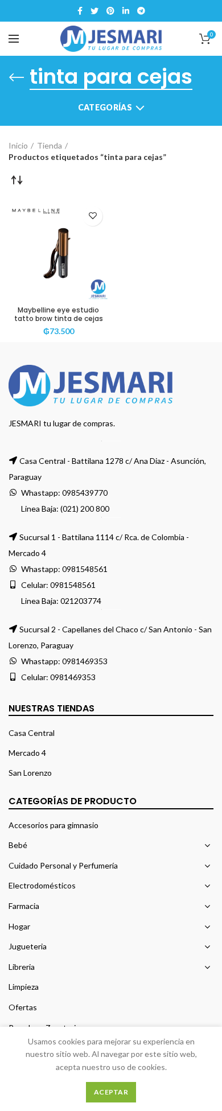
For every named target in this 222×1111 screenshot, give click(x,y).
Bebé (18, 845)
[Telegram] (141, 10)
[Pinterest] (110, 10)
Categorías (105, 107)
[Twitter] (94, 10)
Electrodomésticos (42, 885)
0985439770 (85, 492)
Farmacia (24, 906)
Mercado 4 (27, 753)
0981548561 (85, 569)
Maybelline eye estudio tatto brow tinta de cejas (58, 314)
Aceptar (111, 1092)
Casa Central (32, 733)
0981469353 (85, 661)
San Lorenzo (30, 772)
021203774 (80, 601)
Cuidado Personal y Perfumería (63, 865)
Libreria (22, 967)
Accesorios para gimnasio (53, 825)
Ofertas (23, 1007)
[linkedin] (125, 10)
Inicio (18, 145)
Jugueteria (28, 946)
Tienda (49, 145)
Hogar (19, 926)
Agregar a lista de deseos (92, 216)
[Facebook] (80, 10)
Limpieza (24, 986)
